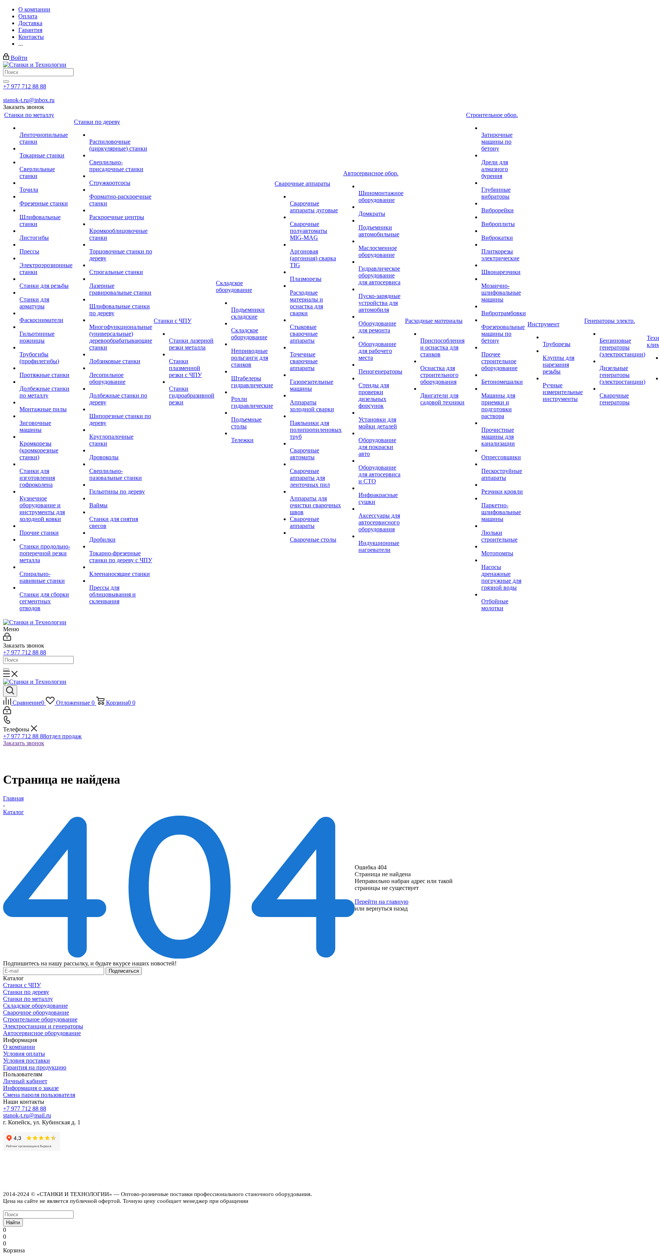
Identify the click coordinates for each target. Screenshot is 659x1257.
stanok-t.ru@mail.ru (27, 1115)
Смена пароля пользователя (39, 1095)
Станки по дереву (26, 992)
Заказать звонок (23, 743)
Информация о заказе (31, 1088)
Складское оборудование (35, 1005)
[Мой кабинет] (7, 638)
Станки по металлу (28, 999)
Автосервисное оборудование (42, 1033)
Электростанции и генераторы (43, 1026)
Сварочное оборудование (36, 1012)
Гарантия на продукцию (34, 1067)
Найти (13, 1222)
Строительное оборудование (40, 1019)
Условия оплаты (24, 1053)
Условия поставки (26, 1060)
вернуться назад (387, 908)
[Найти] (6, 81)
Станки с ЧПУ (22, 985)
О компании (19, 1047)
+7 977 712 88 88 (24, 86)
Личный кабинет (25, 1081)
